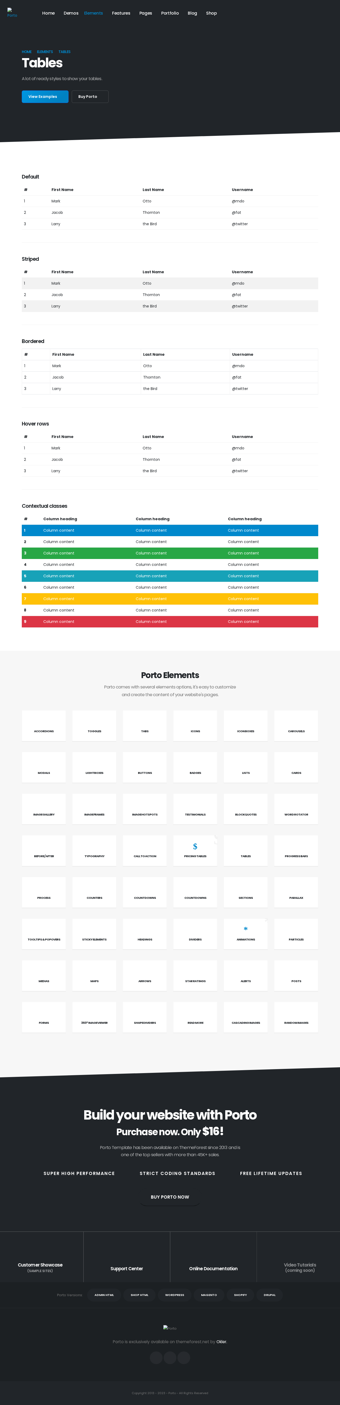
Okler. (221, 1342)
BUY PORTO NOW (170, 1197)
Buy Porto (88, 96)
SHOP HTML (139, 1295)
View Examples (43, 96)
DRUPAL (269, 1295)
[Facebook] (156, 1357)
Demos (71, 13)
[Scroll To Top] (330, 1399)
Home (48, 13)
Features (121, 13)
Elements (93, 13)
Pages (145, 13)
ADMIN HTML (104, 1295)
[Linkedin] (183, 1357)
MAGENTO (209, 1295)
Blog (192, 13)
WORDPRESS (174, 1295)
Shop (211, 13)
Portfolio (170, 13)
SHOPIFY (240, 1295)
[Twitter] (170, 1357)
